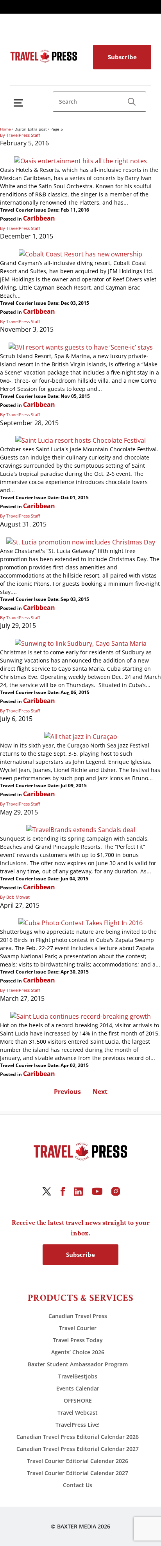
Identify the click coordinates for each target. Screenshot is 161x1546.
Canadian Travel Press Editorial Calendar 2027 (77, 1448)
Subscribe (122, 57)
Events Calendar (77, 1388)
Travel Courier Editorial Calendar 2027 (77, 1473)
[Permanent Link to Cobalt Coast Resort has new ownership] (80, 254)
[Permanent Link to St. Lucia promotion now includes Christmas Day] (80, 542)
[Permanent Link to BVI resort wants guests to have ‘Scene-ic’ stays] (81, 347)
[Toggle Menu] (20, 102)
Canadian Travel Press (77, 1316)
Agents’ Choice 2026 (77, 1352)
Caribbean (39, 218)
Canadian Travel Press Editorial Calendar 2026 (77, 1436)
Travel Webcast (77, 1412)
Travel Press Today (78, 1340)
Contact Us (77, 1485)
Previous (67, 1091)
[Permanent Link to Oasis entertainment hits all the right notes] (80, 160)
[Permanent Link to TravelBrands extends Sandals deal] (80, 830)
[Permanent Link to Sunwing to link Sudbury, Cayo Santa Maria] (81, 643)
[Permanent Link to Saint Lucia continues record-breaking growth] (80, 1016)
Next (100, 1091)
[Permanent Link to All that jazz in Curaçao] (80, 736)
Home (5, 129)
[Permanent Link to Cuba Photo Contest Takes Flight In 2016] (80, 923)
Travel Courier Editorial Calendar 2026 (77, 1461)
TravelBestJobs (77, 1376)
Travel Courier (78, 1328)
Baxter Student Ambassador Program (78, 1364)
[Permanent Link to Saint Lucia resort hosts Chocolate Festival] (80, 440)
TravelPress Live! (77, 1424)
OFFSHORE (78, 1400)
